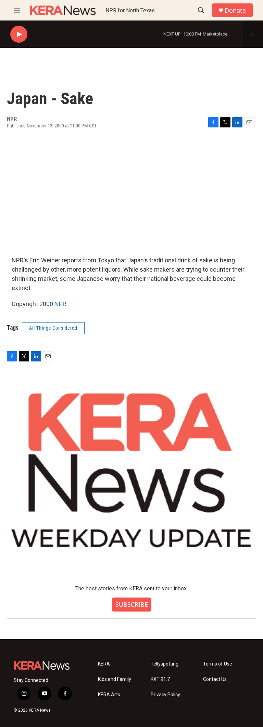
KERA (104, 664)
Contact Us (215, 679)
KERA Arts (109, 694)
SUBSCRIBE (131, 604)
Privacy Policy (165, 694)
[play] (18, 34)
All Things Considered (53, 328)
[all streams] (253, 34)
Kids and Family (114, 679)
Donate (235, 10)
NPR (60, 303)
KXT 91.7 (160, 679)
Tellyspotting (164, 664)
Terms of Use (217, 664)
